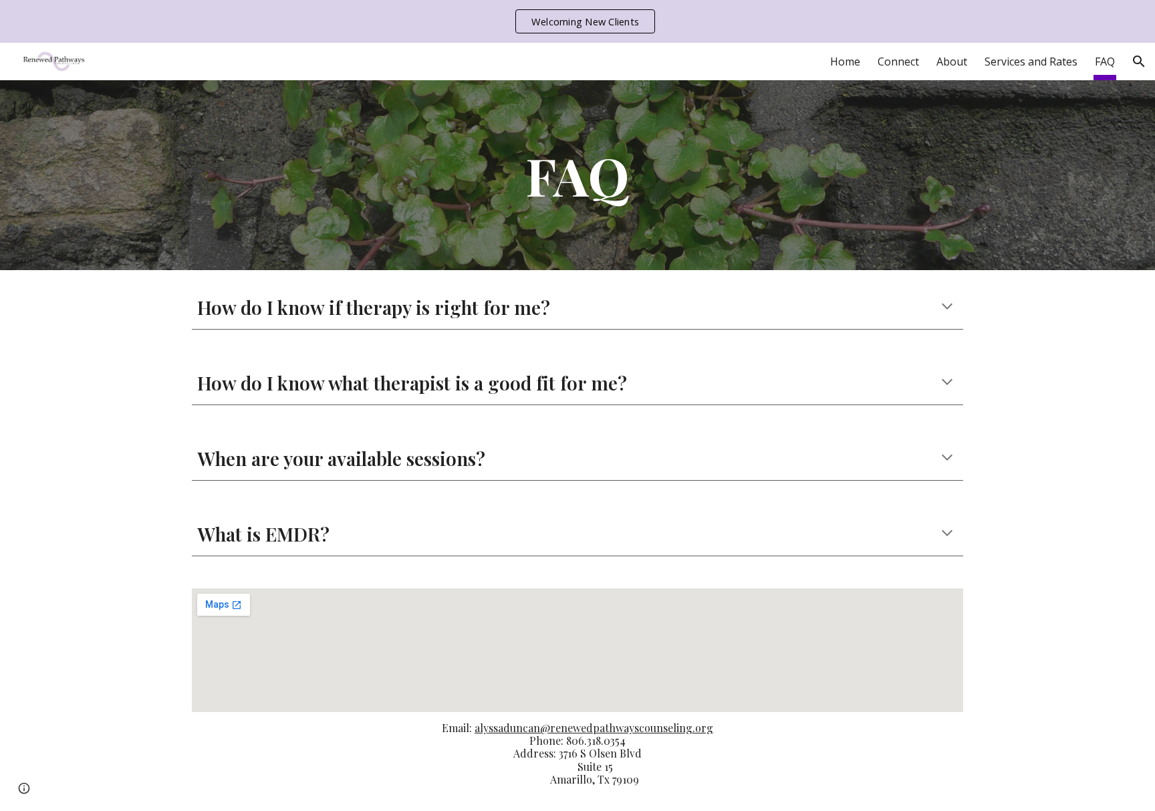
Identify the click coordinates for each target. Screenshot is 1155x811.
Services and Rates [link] (1031, 61)
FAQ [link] (1105, 61)
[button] (1139, 61)
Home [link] (845, 61)
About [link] (951, 61)
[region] (577, 21)
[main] (577, 175)
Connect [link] (898, 61)
